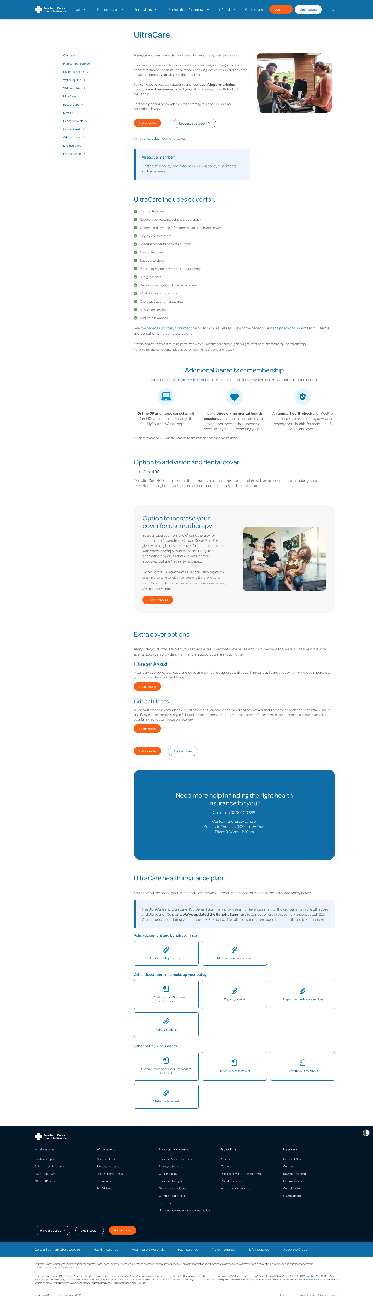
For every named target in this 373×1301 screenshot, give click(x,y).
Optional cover (174, 138)
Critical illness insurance (50, 1166)
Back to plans (183, 751)
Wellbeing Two (72, 88)
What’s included (147, 138)
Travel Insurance (223, 1249)
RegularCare (71, 104)
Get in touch (89, 1230)
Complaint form (293, 1188)
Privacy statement (170, 1166)
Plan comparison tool (76, 63)
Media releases (292, 1181)
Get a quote (308, 9)
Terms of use (286, 1294)
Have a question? (52, 1230)
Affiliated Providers (46, 1181)
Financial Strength (170, 1181)
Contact (288, 1166)
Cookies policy (168, 1173)
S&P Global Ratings (315, 1279)
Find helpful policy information (166, 165)
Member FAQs (292, 1159)
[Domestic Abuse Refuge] (366, 1132)
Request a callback (192, 123)
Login (278, 9)
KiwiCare (68, 112)
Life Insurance (72, 145)
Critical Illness (72, 137)
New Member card (294, 1173)
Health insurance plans (235, 1188)
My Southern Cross (46, 1173)
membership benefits (192, 379)
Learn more (147, 686)
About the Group (295, 1249)
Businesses (104, 1181)
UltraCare (69, 96)
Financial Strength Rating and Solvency (318, 1294)
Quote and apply (45, 1159)
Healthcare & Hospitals (148, 1249)
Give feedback (292, 1195)
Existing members (108, 1166)
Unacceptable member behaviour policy (184, 1210)
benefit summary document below (174, 328)
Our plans (69, 55)
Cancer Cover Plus (75, 121)
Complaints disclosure (173, 1195)
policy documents (293, 328)
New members (106, 1159)
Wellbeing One (72, 80)
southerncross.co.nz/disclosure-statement (57, 1267)
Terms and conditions (172, 1188)
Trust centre (166, 1203)
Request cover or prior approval (241, 1173)
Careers (226, 1166)
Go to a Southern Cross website (57, 1249)
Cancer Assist (71, 129)
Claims (225, 1159)
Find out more (158, 600)
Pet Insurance (72, 153)
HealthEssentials (73, 71)
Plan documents (231, 1181)
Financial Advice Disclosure (176, 1159)
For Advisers (104, 1188)
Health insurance (106, 1249)
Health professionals (110, 1173)
